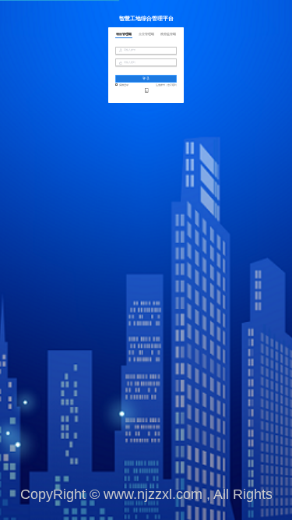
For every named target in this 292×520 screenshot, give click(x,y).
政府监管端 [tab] (168, 34)
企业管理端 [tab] (146, 34)
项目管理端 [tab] (124, 34)
